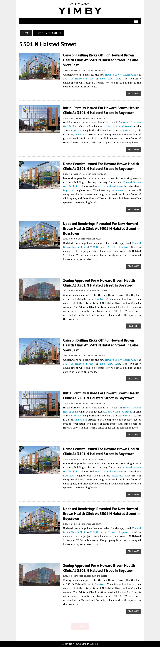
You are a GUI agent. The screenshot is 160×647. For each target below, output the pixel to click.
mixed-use (81, 134)
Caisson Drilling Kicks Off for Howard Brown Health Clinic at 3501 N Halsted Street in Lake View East (100, 60)
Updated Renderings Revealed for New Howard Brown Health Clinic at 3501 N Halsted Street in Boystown (101, 228)
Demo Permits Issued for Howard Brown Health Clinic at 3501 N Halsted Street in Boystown (101, 166)
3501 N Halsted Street (78, 78)
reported (130, 130)
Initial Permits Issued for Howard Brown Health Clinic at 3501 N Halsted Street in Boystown (101, 110)
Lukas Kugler (94, 239)
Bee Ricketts (99, 118)
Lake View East (110, 78)
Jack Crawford (98, 70)
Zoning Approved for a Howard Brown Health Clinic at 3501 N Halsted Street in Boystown (99, 283)
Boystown (76, 130)
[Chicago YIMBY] (80, 9)
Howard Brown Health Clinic (121, 74)
